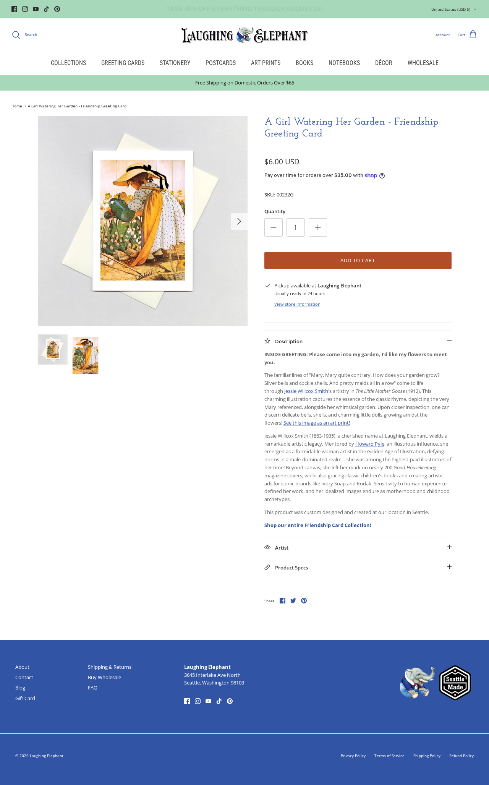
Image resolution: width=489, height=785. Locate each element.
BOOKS (304, 62)
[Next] (239, 221)
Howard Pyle (369, 443)
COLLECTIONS (68, 62)
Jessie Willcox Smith (306, 391)
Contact (24, 677)
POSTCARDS (221, 62)
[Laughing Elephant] (244, 35)
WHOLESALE (423, 62)
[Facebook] (14, 9)
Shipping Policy (426, 755)
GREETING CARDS (122, 62)
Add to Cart (357, 260)
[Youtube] (36, 9)
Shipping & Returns (109, 666)
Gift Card (25, 698)
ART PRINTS (265, 62)
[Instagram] (25, 9)
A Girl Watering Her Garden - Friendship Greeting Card (77, 106)
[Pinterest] (57, 9)
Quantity (274, 211)
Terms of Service (389, 755)
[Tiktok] (46, 9)
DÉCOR (383, 62)
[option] (143, 221)
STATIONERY (175, 62)
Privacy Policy (353, 755)
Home (16, 106)
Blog (20, 687)
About (22, 666)
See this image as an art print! (316, 422)
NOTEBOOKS (344, 62)
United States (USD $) (450, 9)
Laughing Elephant (46, 755)
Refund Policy (461, 755)
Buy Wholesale (104, 677)
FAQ (92, 687)
